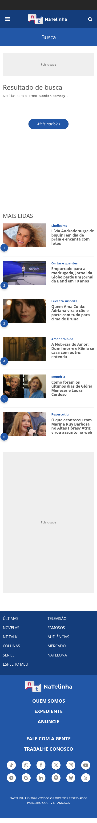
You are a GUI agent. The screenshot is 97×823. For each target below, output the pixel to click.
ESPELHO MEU (15, 664)
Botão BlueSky (70, 781)
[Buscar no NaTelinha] (90, 19)
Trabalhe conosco (48, 749)
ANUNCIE (48, 721)
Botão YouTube (85, 769)
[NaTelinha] (47, 19)
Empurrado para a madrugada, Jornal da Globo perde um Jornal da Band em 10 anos (72, 275)
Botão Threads (85, 781)
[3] (24, 310)
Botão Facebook (40, 769)
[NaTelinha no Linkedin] (40, 777)
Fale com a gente (48, 738)
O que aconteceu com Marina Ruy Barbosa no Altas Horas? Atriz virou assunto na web (71, 426)
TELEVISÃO (57, 618)
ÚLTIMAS (10, 618)
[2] (24, 273)
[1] (24, 235)
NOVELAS (11, 627)
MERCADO (57, 646)
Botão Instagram (70, 769)
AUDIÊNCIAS (58, 636)
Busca (48, 37)
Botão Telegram (11, 781)
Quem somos (48, 701)
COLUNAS (11, 646)
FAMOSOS (56, 627)
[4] (24, 348)
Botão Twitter (56, 769)
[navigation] (7, 18)
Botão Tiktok (11, 769)
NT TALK (10, 636)
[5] (24, 386)
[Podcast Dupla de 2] (56, 777)
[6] (24, 424)
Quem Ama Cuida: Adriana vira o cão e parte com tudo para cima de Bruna (70, 313)
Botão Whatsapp (26, 769)
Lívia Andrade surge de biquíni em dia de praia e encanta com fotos (72, 237)
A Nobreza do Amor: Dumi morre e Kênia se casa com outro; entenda (72, 350)
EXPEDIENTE (48, 711)
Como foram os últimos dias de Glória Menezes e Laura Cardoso (72, 388)
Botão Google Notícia (26, 781)
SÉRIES (9, 655)
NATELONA (57, 655)
